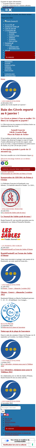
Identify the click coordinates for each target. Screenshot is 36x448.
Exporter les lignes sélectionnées (11, 1)
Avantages (12, 39)
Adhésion (12, 37)
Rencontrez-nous (14, 48)
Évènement (4, 160)
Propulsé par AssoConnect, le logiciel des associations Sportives (18, 434)
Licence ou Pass (14, 36)
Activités (11, 34)
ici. (10, 151)
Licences (7, 420)
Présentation (12, 32)
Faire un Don (13, 41)
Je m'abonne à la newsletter (9, 405)
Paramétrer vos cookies (12, 426)
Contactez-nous (14, 47)
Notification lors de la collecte (14, 445)
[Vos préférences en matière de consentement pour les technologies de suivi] (32, 444)
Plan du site (8, 419)
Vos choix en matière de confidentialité (20, 440)
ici (32, 155)
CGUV (7, 424)
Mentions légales (10, 422)
